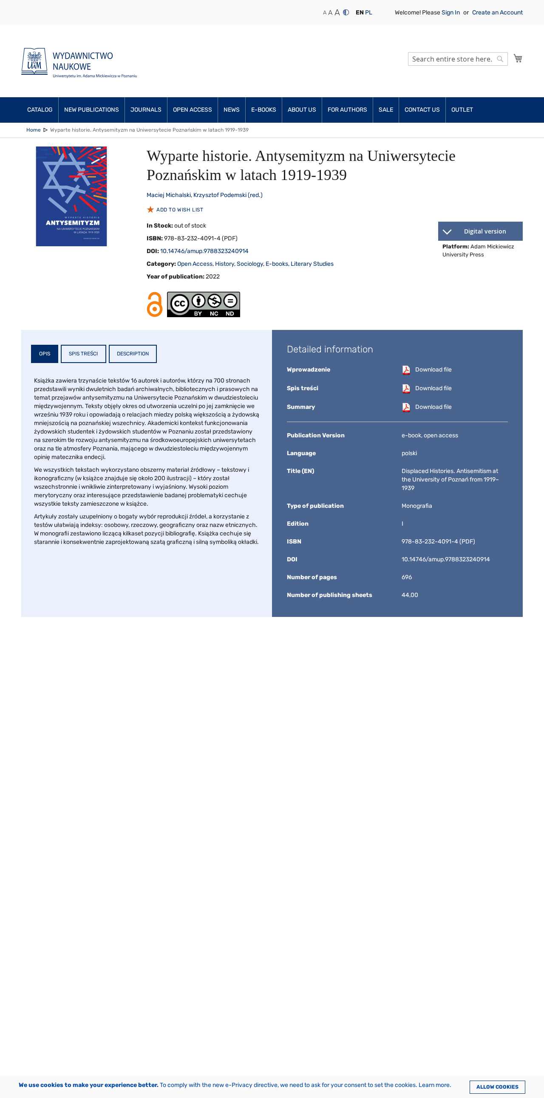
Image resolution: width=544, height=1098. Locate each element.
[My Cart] (518, 58)
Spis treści (83, 354)
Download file (433, 369)
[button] (360, 12)
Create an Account (497, 12)
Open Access (194, 263)
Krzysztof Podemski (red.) (228, 195)
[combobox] (458, 59)
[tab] (44, 354)
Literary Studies (312, 263)
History (224, 263)
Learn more (434, 1085)
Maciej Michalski (169, 195)
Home (33, 130)
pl (368, 12)
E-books (277, 263)
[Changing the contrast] (346, 12)
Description (133, 354)
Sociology (250, 263)
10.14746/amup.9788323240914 (204, 251)
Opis (44, 354)
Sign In (451, 12)
